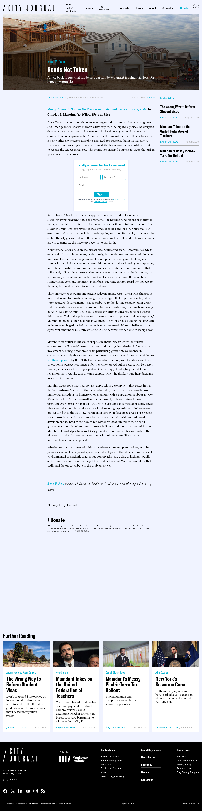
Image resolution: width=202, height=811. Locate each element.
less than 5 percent (59, 360)
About (152, 8)
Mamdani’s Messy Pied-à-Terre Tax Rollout (177, 153)
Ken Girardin (62, 672)
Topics (139, 8)
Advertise (182, 756)
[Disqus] (101, 581)
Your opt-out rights (191, 803)
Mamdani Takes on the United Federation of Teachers (175, 131)
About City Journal (151, 750)
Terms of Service (100, 201)
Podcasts (124, 8)
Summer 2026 (188, 727)
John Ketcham (162, 672)
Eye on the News (17, 727)
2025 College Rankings (70, 8)
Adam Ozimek (29, 672)
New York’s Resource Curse (171, 681)
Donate (184, 8)
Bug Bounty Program (188, 772)
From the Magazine (167, 727)
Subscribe (168, 8)
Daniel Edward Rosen (116, 672)
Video (104, 772)
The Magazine (104, 8)
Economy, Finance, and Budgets (86, 97)
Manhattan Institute (187, 760)
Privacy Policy (119, 199)
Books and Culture (111, 768)
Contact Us (147, 780)
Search (89, 8)
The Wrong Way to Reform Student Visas (177, 109)
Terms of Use (184, 768)
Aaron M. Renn (56, 61)
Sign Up (101, 194)
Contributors (148, 757)
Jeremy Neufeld (13, 672)
